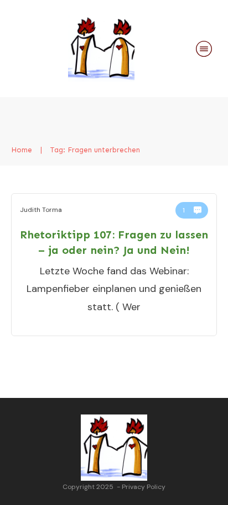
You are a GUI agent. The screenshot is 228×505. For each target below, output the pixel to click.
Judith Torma (41, 209)
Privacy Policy (143, 486)
